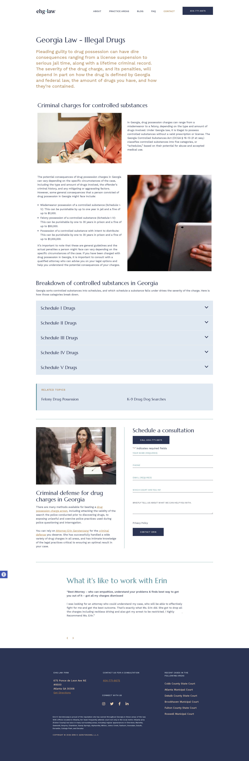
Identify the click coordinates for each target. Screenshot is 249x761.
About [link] (97, 11)
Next (73, 639)
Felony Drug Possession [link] (60, 399)
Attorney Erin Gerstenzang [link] (72, 530)
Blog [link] (140, 11)
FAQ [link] (153, 11)
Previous (68, 639)
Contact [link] (169, 11)
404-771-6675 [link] (198, 11)
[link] (3, 574)
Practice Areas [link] (119, 11)
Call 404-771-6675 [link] (151, 440)
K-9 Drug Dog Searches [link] (146, 399)
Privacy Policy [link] (140, 523)
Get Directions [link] (62, 692)
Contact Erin (148, 532)
